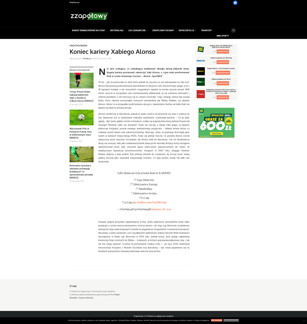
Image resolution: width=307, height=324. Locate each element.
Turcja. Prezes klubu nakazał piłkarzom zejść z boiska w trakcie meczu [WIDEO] (81, 96)
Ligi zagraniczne (137, 30)
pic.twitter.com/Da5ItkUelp (149, 202)
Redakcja (87, 58)
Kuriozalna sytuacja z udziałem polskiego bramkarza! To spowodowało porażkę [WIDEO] (81, 171)
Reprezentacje (186, 30)
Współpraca (74, 2)
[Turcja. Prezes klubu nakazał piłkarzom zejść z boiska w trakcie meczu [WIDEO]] (82, 81)
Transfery (206, 30)
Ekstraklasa (116, 30)
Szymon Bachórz (86, 298)
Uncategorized (78, 45)
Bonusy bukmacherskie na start (88, 30)
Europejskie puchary (163, 30)
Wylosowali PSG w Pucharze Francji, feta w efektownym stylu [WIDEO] (81, 133)
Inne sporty (223, 36)
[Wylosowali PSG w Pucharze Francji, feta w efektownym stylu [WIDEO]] (82, 118)
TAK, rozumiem (216, 320)
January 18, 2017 (161, 209)
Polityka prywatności (231, 320)
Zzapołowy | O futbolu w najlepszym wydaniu (153, 316)
